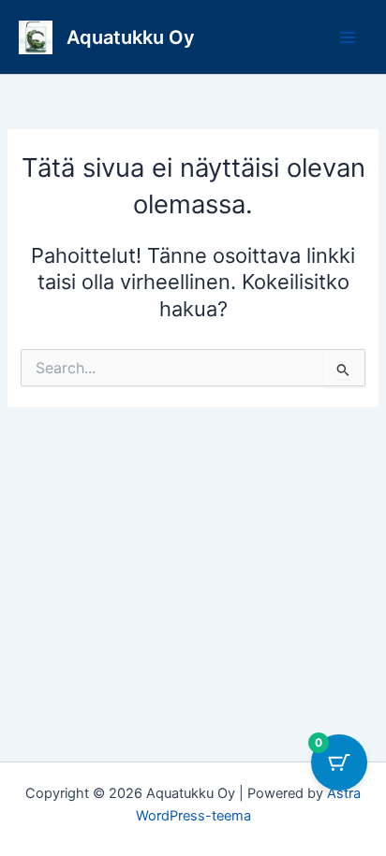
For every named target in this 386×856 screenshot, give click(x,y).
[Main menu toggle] (347, 37)
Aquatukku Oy (131, 37)
